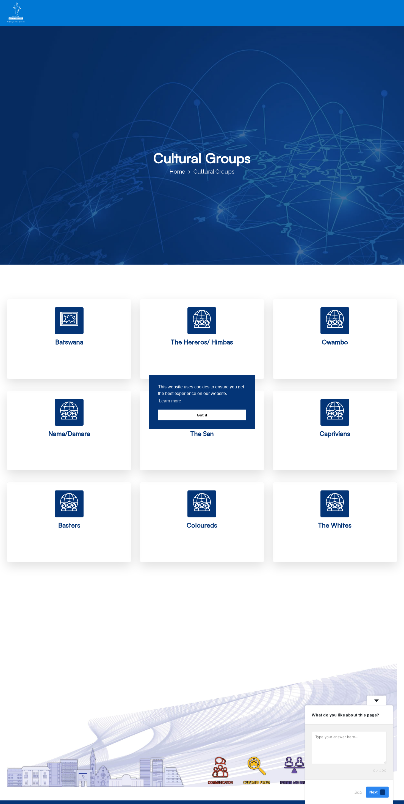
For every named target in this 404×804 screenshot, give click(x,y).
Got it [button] (202, 415)
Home (177, 171)
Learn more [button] (170, 401)
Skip (358, 792)
